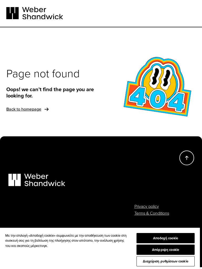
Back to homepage (23, 109)
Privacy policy (146, 206)
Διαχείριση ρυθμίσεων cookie (165, 261)
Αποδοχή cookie (165, 238)
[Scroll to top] (186, 158)
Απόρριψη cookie (165, 249)
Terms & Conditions (151, 213)
